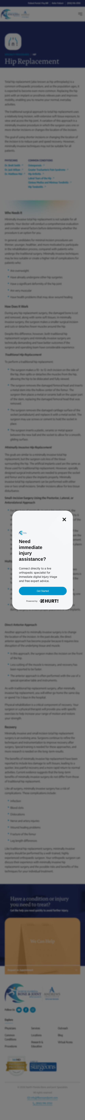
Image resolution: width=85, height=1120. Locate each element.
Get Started (43, 590)
